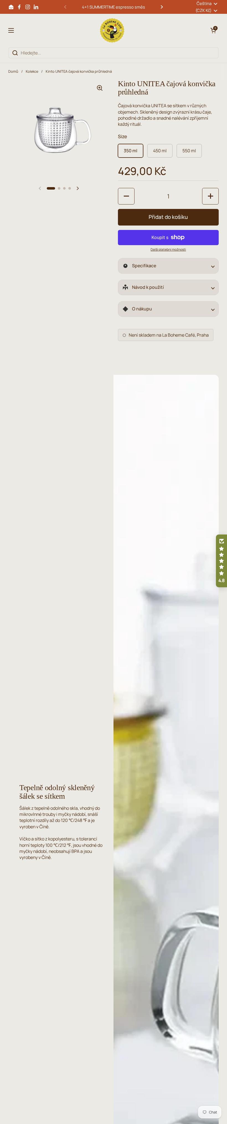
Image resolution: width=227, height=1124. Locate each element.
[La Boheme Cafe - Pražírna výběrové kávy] (112, 30)
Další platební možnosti (168, 249)
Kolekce (32, 71)
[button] (213, 30)
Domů (13, 71)
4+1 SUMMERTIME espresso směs (113, 7)
